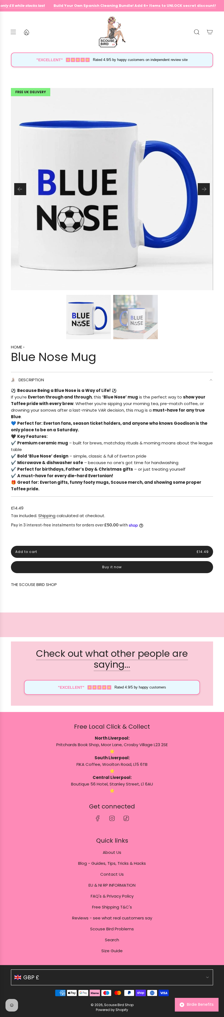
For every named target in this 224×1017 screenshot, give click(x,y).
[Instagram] (112, 818)
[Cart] (209, 32)
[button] (20, 189)
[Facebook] (97, 818)
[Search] (196, 32)
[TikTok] (126, 818)
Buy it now (112, 567)
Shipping (46, 515)
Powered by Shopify (112, 1009)
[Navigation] (13, 32)
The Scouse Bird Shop (34, 584)
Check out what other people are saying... (112, 659)
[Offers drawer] (26, 32)
